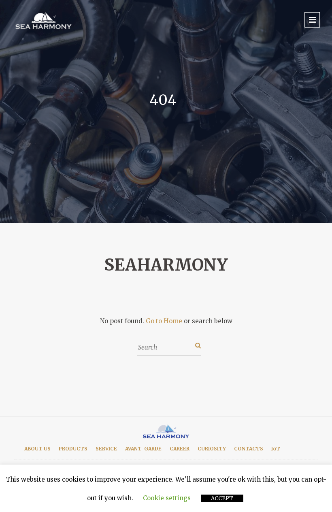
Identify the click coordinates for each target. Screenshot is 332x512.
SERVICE (106, 449)
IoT (275, 449)
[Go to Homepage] (44, 20)
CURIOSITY (212, 449)
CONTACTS (248, 449)
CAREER (179, 449)
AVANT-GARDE (143, 449)
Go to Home (164, 321)
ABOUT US (37, 449)
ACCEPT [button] (222, 498)
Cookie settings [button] (167, 498)
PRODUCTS (73, 449)
